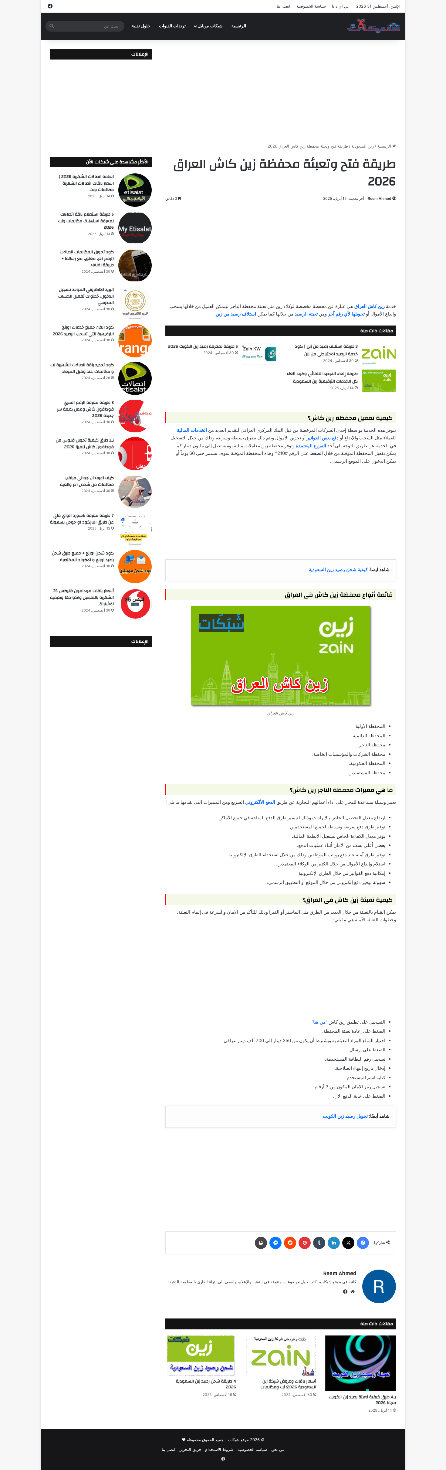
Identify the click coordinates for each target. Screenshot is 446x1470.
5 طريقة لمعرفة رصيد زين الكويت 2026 (203, 346)
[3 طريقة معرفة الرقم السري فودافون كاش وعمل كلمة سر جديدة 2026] (135, 416)
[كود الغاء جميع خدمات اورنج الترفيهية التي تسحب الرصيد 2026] (135, 340)
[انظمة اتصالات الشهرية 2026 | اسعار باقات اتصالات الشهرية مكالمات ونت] (135, 190)
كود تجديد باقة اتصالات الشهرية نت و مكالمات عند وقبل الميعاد (82, 368)
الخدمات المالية (192, 430)
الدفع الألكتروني (260, 802)
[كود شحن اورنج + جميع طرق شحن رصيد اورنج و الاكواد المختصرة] (135, 566)
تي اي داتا (340, 6)
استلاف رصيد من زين (236, 314)
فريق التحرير (190, 1449)
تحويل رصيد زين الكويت (345, 1116)
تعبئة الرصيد (306, 314)
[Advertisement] (280, 91)
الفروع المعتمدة (311, 446)
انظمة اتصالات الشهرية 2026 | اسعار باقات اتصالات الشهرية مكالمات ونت (86, 183)
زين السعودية (362, 146)
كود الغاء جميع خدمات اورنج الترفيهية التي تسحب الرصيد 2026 (83, 330)
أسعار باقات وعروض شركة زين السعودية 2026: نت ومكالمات (288, 1384)
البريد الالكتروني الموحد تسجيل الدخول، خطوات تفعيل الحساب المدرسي (86, 296)
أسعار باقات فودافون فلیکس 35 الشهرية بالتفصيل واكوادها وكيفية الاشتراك (82, 597)
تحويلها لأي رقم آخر (346, 314)
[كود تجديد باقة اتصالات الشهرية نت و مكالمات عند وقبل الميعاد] (135, 378)
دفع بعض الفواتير (323, 438)
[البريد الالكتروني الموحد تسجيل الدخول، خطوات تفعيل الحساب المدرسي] (135, 303)
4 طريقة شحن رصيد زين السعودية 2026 (206, 1384)
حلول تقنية (141, 26)
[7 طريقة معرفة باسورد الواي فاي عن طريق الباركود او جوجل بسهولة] (135, 529)
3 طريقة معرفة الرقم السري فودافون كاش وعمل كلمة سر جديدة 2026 (85, 409)
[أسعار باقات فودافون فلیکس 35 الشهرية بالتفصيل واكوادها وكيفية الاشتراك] (135, 604)
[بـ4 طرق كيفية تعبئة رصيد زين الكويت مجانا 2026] (360, 1363)
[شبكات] (373, 26)
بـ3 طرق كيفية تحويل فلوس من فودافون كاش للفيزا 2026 (85, 443)
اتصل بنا (283, 6)
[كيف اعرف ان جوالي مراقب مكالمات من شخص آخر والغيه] (135, 491)
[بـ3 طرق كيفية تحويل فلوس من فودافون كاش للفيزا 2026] (135, 453)
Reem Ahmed (379, 198)
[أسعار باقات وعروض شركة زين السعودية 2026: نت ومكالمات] (280, 1355)
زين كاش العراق (369, 306)
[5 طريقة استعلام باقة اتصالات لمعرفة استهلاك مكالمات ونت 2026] (135, 227)
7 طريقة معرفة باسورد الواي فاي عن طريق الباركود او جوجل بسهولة (82, 519)
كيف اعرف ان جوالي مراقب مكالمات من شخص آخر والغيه (87, 481)
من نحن (277, 1449)
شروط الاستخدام (219, 1449)
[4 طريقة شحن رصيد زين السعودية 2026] (200, 1355)
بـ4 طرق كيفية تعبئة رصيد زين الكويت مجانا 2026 (362, 1400)
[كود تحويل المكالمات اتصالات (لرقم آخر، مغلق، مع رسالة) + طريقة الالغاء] (135, 265)
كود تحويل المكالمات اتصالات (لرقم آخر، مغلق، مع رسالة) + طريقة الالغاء (87, 258)
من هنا (319, 1022)
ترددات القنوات (172, 26)
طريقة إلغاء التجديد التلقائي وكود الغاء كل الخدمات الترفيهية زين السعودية (322, 378)
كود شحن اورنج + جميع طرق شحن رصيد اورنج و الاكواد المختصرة (83, 556)
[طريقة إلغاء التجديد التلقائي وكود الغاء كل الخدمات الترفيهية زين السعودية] (379, 381)
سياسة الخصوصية (311, 6)
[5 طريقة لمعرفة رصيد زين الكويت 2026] (259, 353)
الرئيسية (238, 26)
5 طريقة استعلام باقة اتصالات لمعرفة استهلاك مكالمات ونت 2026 (86, 220)
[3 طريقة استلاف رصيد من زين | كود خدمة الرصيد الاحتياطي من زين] (379, 353)
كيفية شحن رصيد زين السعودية (338, 569)
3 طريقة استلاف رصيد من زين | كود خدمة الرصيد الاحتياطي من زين (326, 350)
